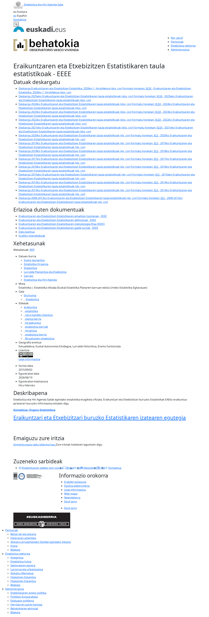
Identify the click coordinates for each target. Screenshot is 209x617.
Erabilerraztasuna (75, 482)
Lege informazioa (29, 359)
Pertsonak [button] (177, 42)
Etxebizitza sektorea (17, 553)
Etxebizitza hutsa (20, 561)
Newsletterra (72, 497)
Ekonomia (30, 295)
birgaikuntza (33, 323)
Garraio (28, 276)
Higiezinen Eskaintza (23, 577)
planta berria (33, 319)
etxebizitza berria (36, 334)
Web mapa (70, 493)
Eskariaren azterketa (23, 538)
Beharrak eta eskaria (23, 534)
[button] (20, 468)
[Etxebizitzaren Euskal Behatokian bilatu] (16, 24)
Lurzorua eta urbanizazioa (26, 569)
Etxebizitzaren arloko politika (28, 593)
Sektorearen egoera (22, 565)
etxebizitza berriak (36, 327)
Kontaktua (19, 19)
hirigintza (31, 330)
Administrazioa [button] (180, 49)
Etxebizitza (30, 268)
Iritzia (13, 546)
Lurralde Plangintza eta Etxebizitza (45, 272)
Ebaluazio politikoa (22, 600)
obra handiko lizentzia (39, 315)
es (14, 15)
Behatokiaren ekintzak (24, 608)
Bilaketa (15, 550)
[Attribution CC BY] (26, 354)
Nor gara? (177, 38)
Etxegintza (16, 557)
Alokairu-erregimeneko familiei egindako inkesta (40, 542)
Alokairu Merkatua (21, 573)
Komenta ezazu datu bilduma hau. (34, 444)
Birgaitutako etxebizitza (39, 338)
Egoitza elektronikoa (77, 486)
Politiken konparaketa (24, 597)
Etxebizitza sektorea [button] (183, 45)
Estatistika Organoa (36, 264)
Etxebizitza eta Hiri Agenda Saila (43, 4)
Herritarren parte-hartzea (26, 604)
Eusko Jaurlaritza (34, 260)
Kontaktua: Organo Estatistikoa (34, 410)
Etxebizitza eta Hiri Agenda (40, 280)
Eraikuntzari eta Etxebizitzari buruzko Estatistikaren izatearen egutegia (99, 417)
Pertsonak (11, 530)
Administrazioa (14, 589)
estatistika (31, 311)
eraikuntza (30, 307)
